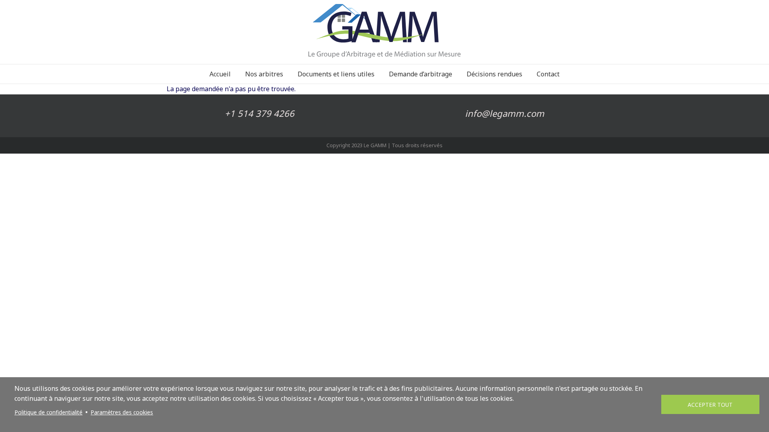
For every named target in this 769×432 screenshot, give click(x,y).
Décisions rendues (494, 74)
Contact (548, 74)
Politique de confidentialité (48, 412)
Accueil (220, 74)
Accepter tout (710, 404)
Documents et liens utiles (336, 74)
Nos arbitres (264, 74)
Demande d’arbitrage (420, 74)
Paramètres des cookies (122, 412)
